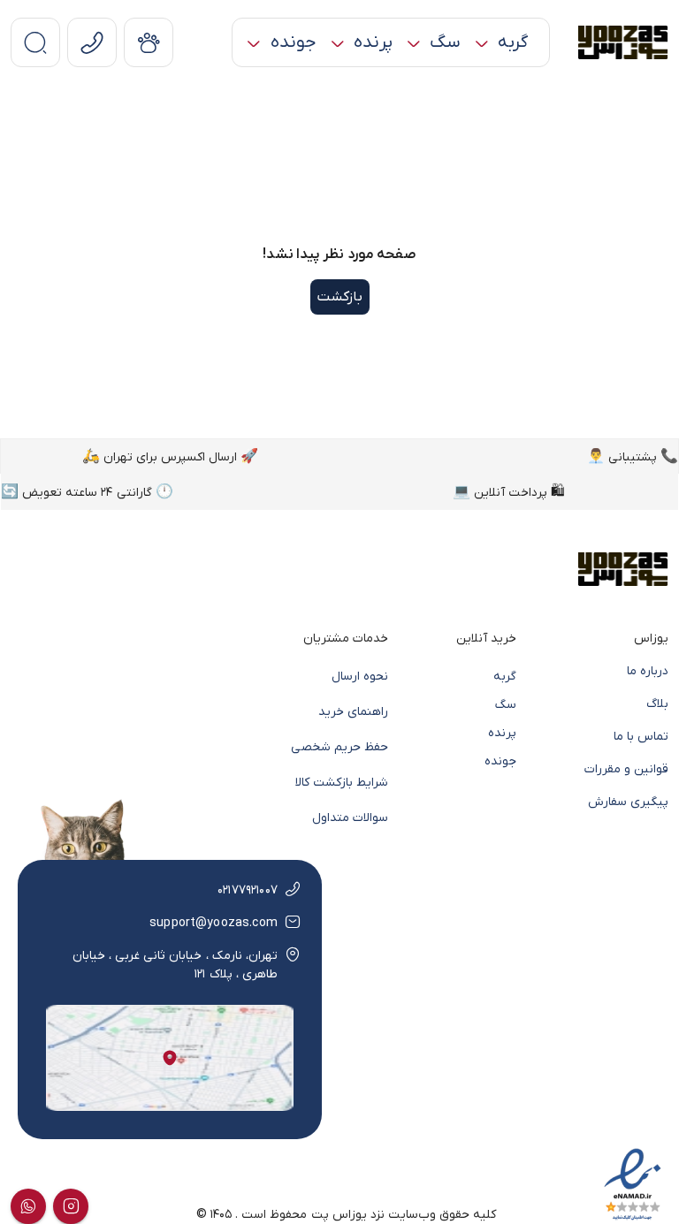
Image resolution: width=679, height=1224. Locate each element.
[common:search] (35, 42)
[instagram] (70, 1206)
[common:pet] (148, 42)
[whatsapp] (28, 1206)
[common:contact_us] (92, 42)
